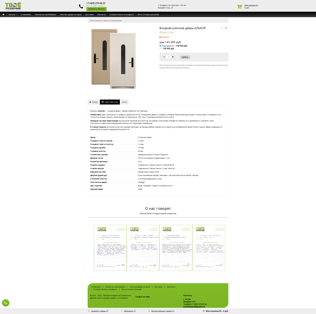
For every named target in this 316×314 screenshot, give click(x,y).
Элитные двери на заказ (71, 14)
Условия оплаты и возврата (121, 14)
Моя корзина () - (217, 311)
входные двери (210, 65)
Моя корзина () (251, 5)
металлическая (169, 65)
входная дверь (180, 65)
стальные (186, 68)
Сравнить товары (98, 311)
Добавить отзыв (166, 32)
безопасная (200, 65)
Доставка (89, 14)
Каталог (12, 14)
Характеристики (111, 102)
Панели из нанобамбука (45, 14)
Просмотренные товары (161, 311)
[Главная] (3, 14)
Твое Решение (96, 20)
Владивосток (191, 65)
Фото (124, 102)
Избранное (128, 311)
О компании (25, 14)
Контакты (101, 14)
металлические (176, 68)
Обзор (95, 102)
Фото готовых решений (148, 14)
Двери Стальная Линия (112, 20)
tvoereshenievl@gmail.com (194, 306)
